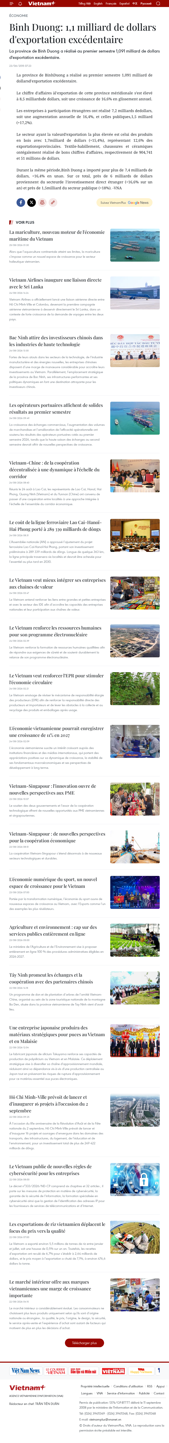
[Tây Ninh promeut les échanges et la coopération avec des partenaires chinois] (135, 987)
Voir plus (25, 222)
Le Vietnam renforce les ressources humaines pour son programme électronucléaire (55, 631)
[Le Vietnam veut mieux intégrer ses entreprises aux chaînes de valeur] (135, 593)
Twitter (31, 202)
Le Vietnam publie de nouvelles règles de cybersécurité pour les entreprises (50, 1169)
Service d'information (121, 1393)
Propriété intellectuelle (95, 1386)
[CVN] (55, 1371)
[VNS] (25, 1371)
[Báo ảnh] (113, 1371)
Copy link (53, 202)
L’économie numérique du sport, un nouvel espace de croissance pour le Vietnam (53, 882)
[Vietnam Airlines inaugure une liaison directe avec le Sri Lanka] (135, 292)
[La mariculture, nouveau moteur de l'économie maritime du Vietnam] (135, 245)
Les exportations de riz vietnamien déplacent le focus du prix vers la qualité (57, 1227)
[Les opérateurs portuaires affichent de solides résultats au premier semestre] (135, 418)
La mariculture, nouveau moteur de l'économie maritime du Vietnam (57, 235)
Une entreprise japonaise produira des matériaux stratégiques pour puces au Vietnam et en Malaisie (57, 1034)
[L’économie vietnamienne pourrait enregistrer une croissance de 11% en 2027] (135, 741)
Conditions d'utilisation (128, 1386)
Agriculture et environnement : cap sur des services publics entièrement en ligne (53, 930)
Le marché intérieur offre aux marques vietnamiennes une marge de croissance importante (50, 1288)
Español (124, 3)
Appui (160, 1386)
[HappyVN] (141, 1371)
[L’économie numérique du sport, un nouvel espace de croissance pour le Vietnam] (135, 892)
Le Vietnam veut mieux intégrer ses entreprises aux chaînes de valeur (57, 583)
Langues (87, 1393)
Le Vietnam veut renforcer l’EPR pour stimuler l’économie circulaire (56, 678)
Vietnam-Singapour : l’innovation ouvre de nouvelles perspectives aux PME (52, 789)
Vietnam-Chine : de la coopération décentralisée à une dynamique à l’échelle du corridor (54, 469)
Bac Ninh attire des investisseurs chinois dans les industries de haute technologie (56, 340)
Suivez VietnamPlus (113, 202)
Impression (42, 202)
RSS (149, 1386)
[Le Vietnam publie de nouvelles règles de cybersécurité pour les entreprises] (135, 1179)
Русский (146, 3)
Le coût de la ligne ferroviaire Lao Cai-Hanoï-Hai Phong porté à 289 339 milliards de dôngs (55, 525)
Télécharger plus (84, 1342)
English (98, 3)
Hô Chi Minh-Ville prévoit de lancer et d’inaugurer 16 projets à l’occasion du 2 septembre (48, 1104)
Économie (18, 15)
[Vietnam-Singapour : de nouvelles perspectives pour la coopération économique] (135, 846)
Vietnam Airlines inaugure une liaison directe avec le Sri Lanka (55, 283)
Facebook (20, 202)
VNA (100, 1393)
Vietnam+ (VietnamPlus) (42, 3)
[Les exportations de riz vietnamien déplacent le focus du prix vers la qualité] (135, 1237)
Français (111, 3)
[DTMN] (83, 1371)
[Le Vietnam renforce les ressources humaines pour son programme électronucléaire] (135, 640)
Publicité (144, 1393)
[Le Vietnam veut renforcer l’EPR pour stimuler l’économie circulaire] (135, 688)
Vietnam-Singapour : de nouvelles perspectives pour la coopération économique (57, 837)
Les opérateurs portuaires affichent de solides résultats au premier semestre (56, 408)
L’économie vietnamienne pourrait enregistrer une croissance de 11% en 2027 (56, 731)
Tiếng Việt (85, 3)
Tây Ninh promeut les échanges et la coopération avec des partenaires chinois (51, 978)
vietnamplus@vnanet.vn (105, 1419)
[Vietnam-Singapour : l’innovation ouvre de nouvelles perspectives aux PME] (135, 799)
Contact (159, 1393)
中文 (135, 3)
